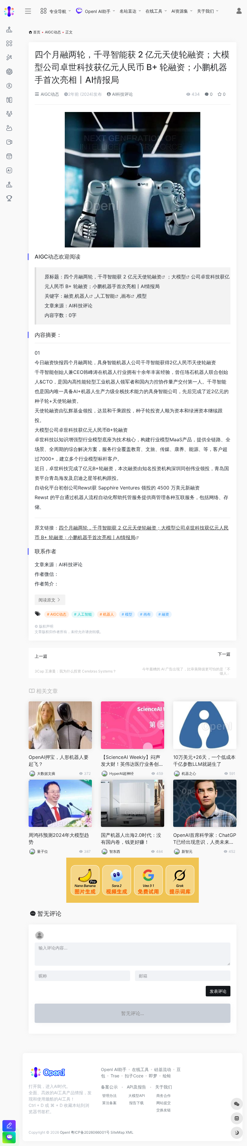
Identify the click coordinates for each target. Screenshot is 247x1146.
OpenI (65, 1132)
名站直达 (128, 11)
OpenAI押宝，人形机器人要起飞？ (59, 760)
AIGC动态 (53, 32)
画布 (126, 296)
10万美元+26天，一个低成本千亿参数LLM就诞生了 (204, 760)
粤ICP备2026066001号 (90, 1132)
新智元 (187, 851)
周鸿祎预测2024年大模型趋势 (59, 838)
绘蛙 (167, 1075)
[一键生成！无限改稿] (9, 1125)
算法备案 (109, 1103)
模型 (181, 277)
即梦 (153, 1075)
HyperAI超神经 (121, 773)
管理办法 (109, 1095)
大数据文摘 (46, 773)
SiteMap (118, 1132)
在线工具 (153, 11)
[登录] (239, 11)
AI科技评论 (122, 94)
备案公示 (109, 1086)
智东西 (114, 851)
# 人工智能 (83, 614)
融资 (156, 277)
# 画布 (145, 614)
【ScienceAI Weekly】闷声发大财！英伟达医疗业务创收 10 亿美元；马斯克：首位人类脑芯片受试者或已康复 (132, 761)
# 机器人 (107, 614)
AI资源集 (179, 11)
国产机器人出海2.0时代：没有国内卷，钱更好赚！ (131, 838)
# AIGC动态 (56, 614)
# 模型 (127, 614)
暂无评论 (49, 913)
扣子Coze (134, 1075)
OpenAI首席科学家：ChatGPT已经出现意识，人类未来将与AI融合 (204, 839)
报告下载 (136, 1103)
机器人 (82, 296)
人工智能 (105, 296)
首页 (36, 32)
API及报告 (136, 1086)
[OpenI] (47, 1074)
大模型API (136, 1095)
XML (129, 1132)
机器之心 (189, 773)
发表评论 (218, 991)
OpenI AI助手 (114, 1069)
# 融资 (163, 614)
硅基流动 (162, 1069)
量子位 (42, 851)
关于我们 (205, 11)
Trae (115, 1075)
